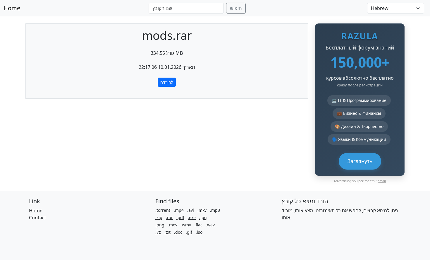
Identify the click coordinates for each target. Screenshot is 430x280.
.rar (169, 217)
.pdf (180, 217)
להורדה (166, 82)
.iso (199, 232)
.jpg (203, 217)
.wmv (186, 225)
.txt (167, 232)
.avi (190, 210)
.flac (198, 225)
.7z (158, 232)
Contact (37, 217)
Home (12, 8)
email (382, 181)
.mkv (202, 210)
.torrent (162, 210)
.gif (189, 232)
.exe (192, 217)
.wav (210, 225)
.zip (158, 217)
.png (159, 225)
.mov (172, 225)
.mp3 (215, 210)
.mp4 (179, 210)
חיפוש (236, 8)
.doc (178, 232)
